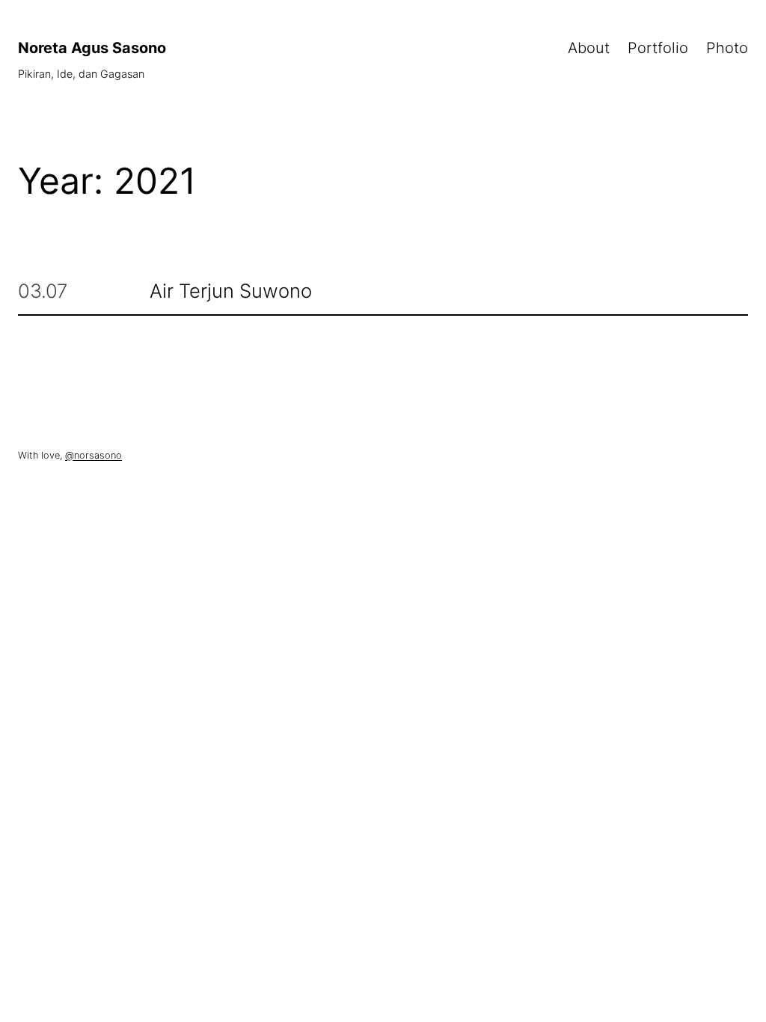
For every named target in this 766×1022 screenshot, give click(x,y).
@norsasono (93, 455)
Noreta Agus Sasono (92, 48)
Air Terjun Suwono (231, 291)
